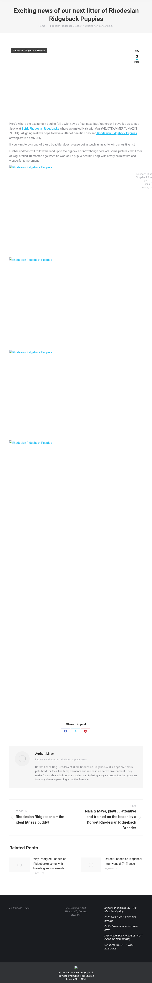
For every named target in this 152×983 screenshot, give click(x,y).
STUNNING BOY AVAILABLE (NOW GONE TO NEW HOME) (123, 937)
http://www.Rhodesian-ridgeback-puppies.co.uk (61, 759)
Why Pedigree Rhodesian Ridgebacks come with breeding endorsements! (49, 863)
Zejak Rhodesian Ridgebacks (40, 128)
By (147, 182)
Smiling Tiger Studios (82, 975)
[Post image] (19, 865)
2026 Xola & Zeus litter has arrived (120, 918)
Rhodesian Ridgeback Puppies (116, 133)
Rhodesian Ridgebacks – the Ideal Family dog (120, 909)
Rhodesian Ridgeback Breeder (29, 50)
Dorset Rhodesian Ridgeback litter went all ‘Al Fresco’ (124, 861)
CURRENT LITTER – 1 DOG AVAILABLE (119, 946)
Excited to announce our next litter (121, 928)
